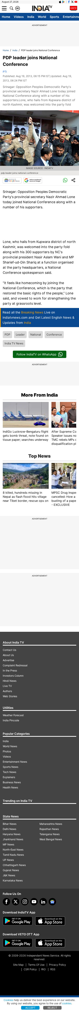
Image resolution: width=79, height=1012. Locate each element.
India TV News (14, 343)
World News (10, 746)
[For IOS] (50, 942)
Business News (12, 782)
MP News (8, 844)
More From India (39, 395)
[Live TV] (73, 8)
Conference (54, 334)
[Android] (63, 2)
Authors (7, 691)
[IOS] (60, 2)
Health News (10, 787)
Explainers (9, 777)
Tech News (9, 772)
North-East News (13, 849)
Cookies (8, 1000)
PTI (5, 71)
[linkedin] (43, 901)
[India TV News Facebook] (69, 2)
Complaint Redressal (15, 665)
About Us (8, 655)
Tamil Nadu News (13, 854)
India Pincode (11, 720)
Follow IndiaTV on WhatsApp (36, 354)
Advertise (8, 660)
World (42, 17)
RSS (52, 969)
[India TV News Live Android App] (18, 921)
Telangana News (50, 834)
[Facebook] (6, 901)
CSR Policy (30, 969)
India (30, 17)
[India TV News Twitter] (72, 2)
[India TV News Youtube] (76, 2)
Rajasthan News (49, 829)
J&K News (9, 875)
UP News (8, 859)
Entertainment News (15, 761)
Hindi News (9, 680)
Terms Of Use (36, 964)
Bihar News (9, 823)
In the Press (10, 670)
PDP (7, 334)
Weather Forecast (13, 715)
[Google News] (12, 180)
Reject (52, 1007)
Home (6, 17)
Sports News (10, 766)
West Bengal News (51, 839)
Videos (19, 17)
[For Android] (18, 942)
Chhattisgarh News (14, 865)
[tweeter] (15, 901)
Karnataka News (13, 880)
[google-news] (52, 901)
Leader (20, 334)
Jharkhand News (13, 839)
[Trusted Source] (32, 180)
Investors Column (13, 675)
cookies (66, 1003)
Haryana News (11, 834)
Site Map (18, 964)
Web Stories (10, 696)
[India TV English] (42, 8)
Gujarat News (11, 870)
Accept (30, 1007)
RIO (43, 969)
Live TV (7, 685)
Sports (54, 17)
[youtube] (34, 901)
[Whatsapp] (65, 180)
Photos (7, 751)
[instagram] (24, 901)
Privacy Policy (57, 964)
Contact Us (9, 649)
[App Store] (50, 921)
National (35, 334)
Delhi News (9, 829)
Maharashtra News (51, 823)
